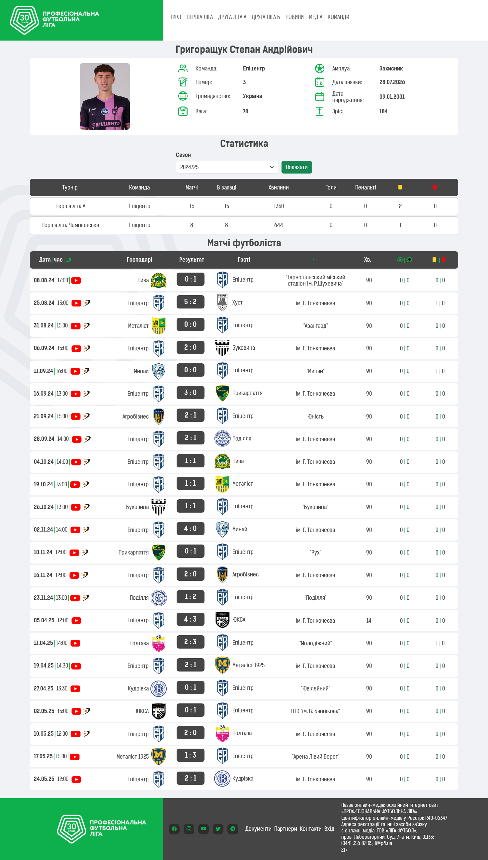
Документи (258, 828)
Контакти (311, 828)
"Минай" (315, 371)
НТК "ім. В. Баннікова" (315, 711)
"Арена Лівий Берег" (315, 756)
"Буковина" (315, 507)
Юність (315, 416)
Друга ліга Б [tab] (266, 17)
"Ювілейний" (315, 688)
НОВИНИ (294, 17)
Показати (297, 167)
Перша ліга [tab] (200, 17)
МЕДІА (315, 17)
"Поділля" (315, 597)
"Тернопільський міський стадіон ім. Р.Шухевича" (315, 280)
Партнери (285, 828)
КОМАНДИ (338, 17)
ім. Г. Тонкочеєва (315, 303)
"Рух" (315, 552)
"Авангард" (315, 325)
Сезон (183, 155)
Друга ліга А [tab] (232, 17)
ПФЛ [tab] (176, 17)
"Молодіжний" (315, 643)
